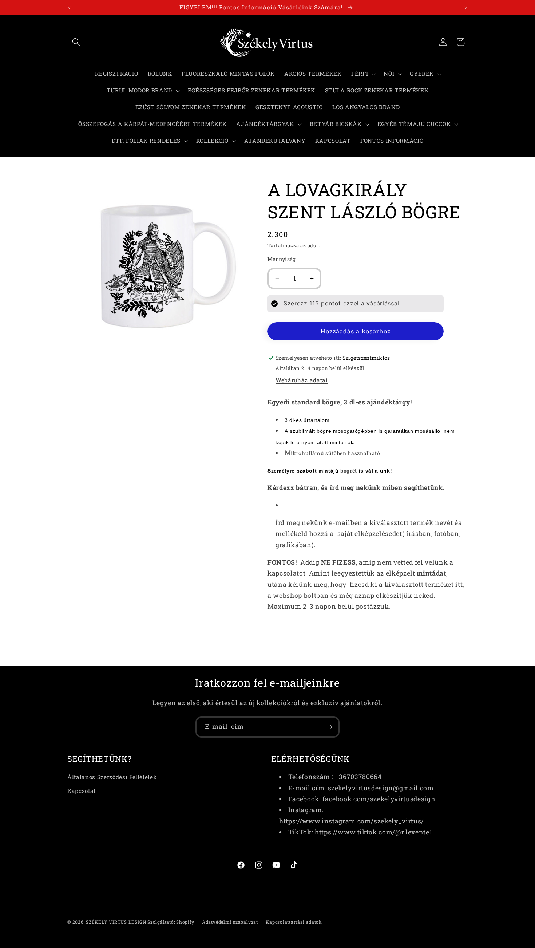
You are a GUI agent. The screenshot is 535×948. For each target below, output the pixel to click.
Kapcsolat (81, 790)
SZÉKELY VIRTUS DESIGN (116, 922)
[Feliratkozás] (329, 727)
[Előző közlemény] (70, 7)
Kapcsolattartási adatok (294, 922)
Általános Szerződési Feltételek (112, 777)
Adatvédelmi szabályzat (230, 922)
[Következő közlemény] (466, 7)
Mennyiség (282, 259)
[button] (76, 42)
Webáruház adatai (302, 380)
